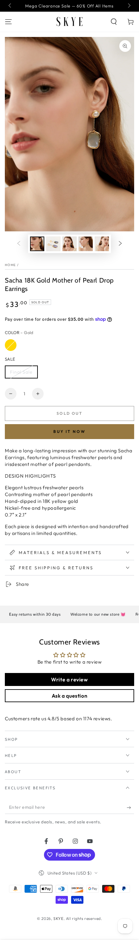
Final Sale (21, 372)
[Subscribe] (130, 807)
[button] (113, 21)
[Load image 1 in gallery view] (37, 244)
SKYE (58, 918)
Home (10, 265)
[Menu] (8, 21)
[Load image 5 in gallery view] (102, 244)
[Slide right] (128, 6)
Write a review (69, 679)
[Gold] (10, 345)
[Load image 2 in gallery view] (53, 244)
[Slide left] (10, 6)
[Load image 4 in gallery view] (86, 244)
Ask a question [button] (69, 695)
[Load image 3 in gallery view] (69, 244)
